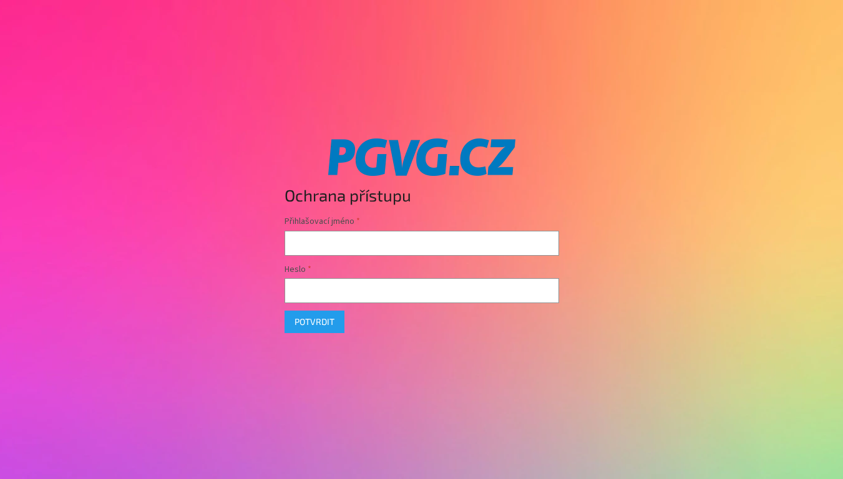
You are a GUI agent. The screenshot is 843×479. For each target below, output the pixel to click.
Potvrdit (314, 321)
